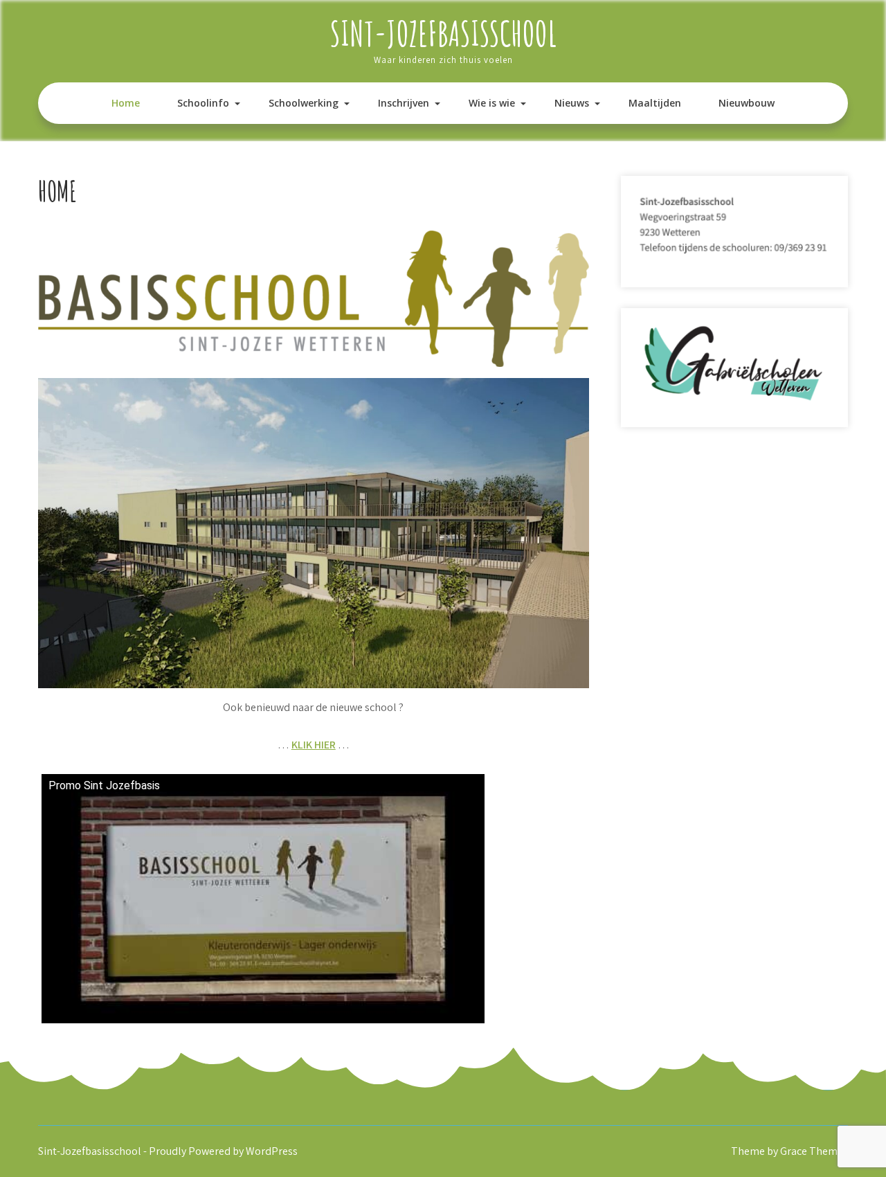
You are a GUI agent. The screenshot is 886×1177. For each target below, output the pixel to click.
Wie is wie (492, 102)
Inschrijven (403, 102)
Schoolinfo (203, 102)
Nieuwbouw (746, 102)
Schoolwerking (303, 102)
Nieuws (571, 102)
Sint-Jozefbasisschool (443, 33)
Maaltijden (655, 102)
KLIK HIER (313, 744)
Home (125, 102)
